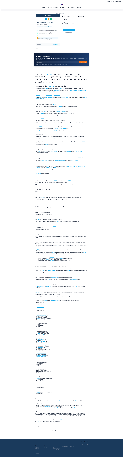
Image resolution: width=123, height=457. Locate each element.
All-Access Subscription (53, 7)
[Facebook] (82, 444)
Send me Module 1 (83, 62)
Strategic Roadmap (74, 160)
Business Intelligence (82, 90)
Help (69, 7)
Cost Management (39, 292)
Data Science (56, 130)
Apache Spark (57, 111)
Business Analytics (61, 100)
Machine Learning (62, 88)
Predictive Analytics (49, 95)
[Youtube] (83, 444)
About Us (73, 7)
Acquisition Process (54, 277)
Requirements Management (41, 315)
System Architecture (61, 160)
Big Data (50, 74)
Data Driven (42, 197)
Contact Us (79, 7)
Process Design (68, 208)
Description (38, 68)
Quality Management (40, 339)
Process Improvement (41, 341)
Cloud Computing (63, 138)
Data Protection (48, 259)
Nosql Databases (63, 111)
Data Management (57, 90)
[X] (80, 444)
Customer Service (61, 115)
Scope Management (39, 286)
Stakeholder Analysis (40, 307)
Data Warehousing (72, 90)
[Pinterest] (85, 444)
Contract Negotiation (64, 97)
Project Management (51, 270)
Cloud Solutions (71, 100)
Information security (78, 151)
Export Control (38, 173)
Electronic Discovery (58, 128)
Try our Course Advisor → (67, 9)
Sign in (112, 1)
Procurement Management (41, 353)
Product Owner (59, 169)
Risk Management (40, 347)
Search (108, 1)
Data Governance (57, 95)
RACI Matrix (52, 257)
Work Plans (55, 180)
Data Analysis (42, 113)
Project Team (55, 281)
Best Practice (47, 406)
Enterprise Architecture (45, 160)
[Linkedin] (87, 444)
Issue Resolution (74, 279)
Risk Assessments (48, 97)
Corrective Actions (49, 286)
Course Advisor (63, 7)
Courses (43, 7)
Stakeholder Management (41, 355)
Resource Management (44, 345)
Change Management (41, 356)
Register (117, 1)
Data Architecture (39, 91)
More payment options (68, 32)
